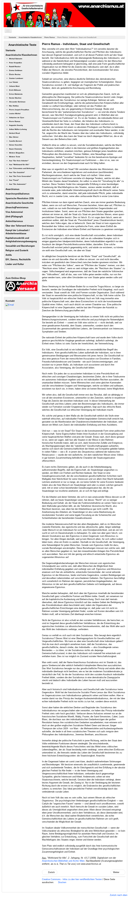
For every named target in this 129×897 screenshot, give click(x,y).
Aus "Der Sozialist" (17, 172)
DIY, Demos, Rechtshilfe (18, 259)
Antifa (9, 255)
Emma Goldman (15, 70)
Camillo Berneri (15, 141)
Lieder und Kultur (15, 264)
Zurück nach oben (118, 895)
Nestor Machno (15, 98)
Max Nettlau (14, 106)
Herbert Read (14, 133)
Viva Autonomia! (14, 212)
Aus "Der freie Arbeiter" (19, 161)
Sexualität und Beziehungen (20, 246)
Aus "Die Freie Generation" (20, 176)
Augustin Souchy (16, 125)
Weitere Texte (14, 157)
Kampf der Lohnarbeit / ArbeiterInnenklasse (18, 232)
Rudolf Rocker (15, 66)
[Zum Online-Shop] (21, 286)
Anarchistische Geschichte (19, 203)
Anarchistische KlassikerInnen (21, 55)
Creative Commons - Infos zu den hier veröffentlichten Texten (72, 879)
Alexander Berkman (17, 102)
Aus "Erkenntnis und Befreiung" (22, 168)
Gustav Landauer (16, 78)
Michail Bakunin (15, 59)
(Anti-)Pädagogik (14, 216)
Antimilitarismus (14, 221)
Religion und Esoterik (17, 250)
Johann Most (14, 86)
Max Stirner (13, 137)
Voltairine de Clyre (16, 117)
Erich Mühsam (15, 90)
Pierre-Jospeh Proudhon (19, 110)
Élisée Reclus (14, 74)
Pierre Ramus (14, 121)
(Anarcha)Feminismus (17, 207)
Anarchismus (12, 189)
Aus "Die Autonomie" (17, 184)
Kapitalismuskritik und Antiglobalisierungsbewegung (21, 239)
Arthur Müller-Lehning (18, 129)
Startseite (10, 50)
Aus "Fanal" (14, 180)
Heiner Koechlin (15, 145)
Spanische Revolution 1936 (20, 198)
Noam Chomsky (15, 149)
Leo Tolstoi (13, 82)
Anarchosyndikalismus (17, 193)
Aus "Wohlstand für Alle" (19, 164)
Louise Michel (14, 113)
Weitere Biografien (16, 153)
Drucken (61, 882)
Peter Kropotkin (15, 63)
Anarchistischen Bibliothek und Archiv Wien (63, 861)
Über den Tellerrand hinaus (20, 226)
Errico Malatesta (16, 94)
